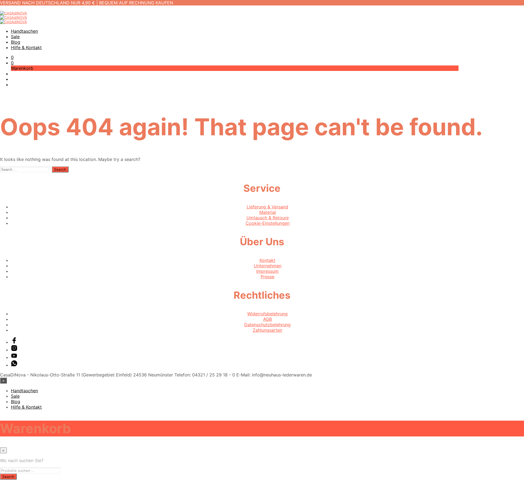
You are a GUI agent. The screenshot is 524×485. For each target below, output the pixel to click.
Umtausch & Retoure (267, 217)
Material (267, 212)
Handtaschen (24, 31)
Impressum (267, 271)
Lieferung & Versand (267, 206)
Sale (15, 36)
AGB (267, 319)
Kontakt (267, 260)
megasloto (11, 482)
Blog (15, 42)
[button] (12, 57)
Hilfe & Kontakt (26, 47)
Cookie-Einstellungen (268, 223)
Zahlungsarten (267, 330)
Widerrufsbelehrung (267, 313)
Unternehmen (267, 265)
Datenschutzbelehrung (267, 324)
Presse (267, 276)
